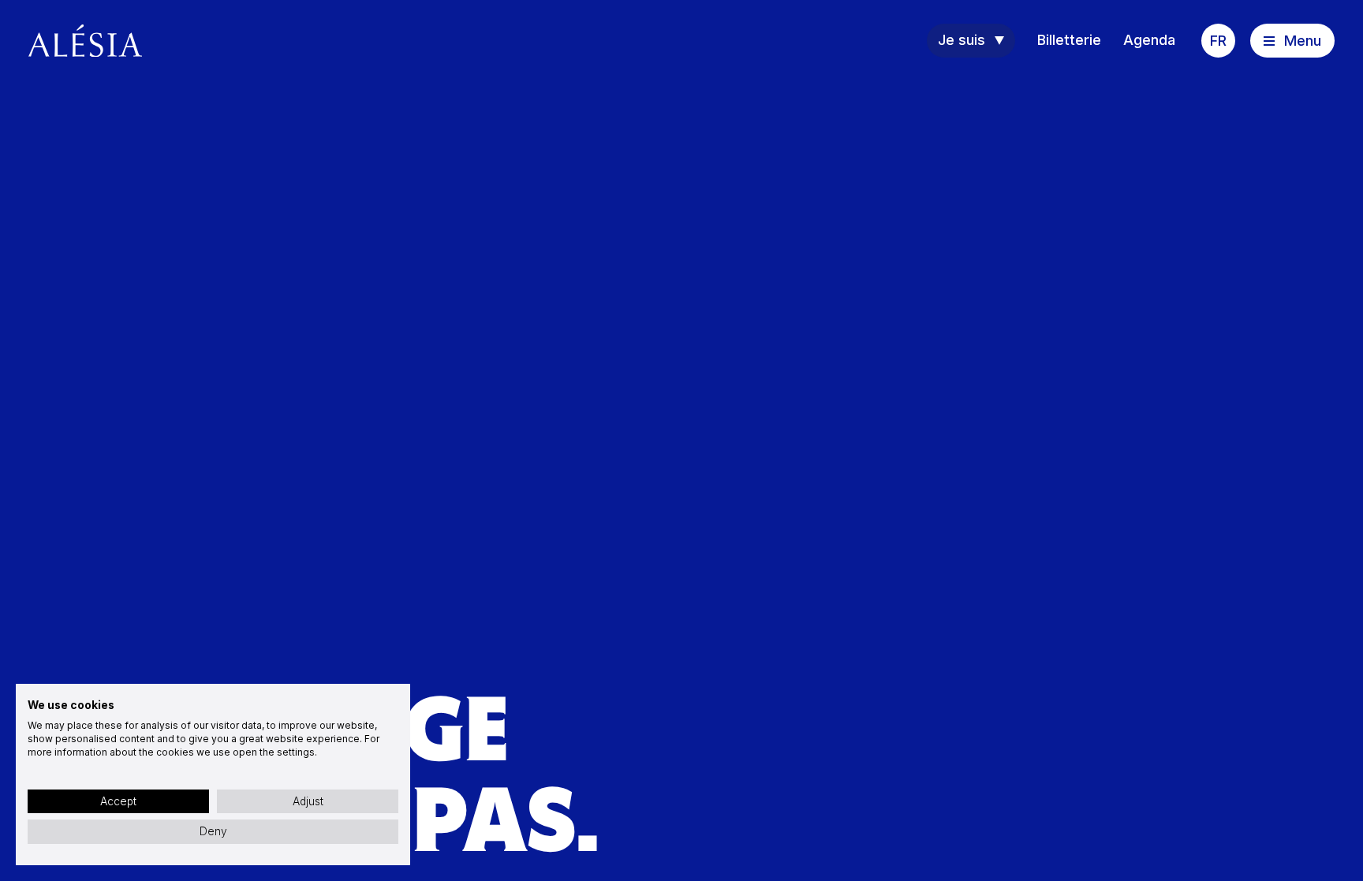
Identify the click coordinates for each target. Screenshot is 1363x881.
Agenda (1149, 40)
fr (1218, 40)
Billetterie (1069, 40)
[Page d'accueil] (85, 41)
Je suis (961, 40)
